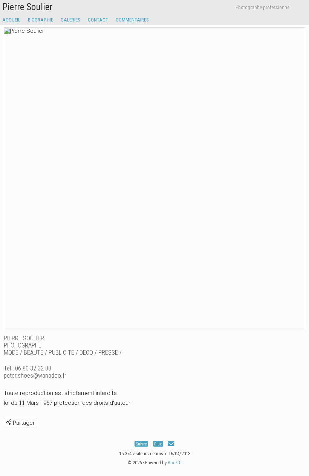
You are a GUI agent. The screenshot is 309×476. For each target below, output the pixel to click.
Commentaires (132, 20)
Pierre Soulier (27, 7)
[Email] (171, 443)
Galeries (70, 20)
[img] (8, 422)
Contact (98, 20)
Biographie (40, 20)
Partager (23, 422)
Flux (158, 443)
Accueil (11, 20)
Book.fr (175, 462)
